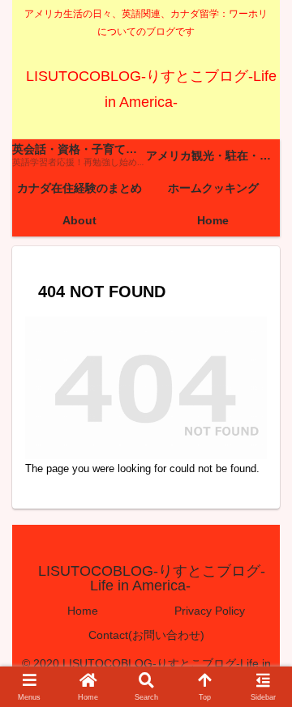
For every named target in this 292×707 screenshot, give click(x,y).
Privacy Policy (209, 610)
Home (82, 610)
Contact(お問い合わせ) (146, 634)
